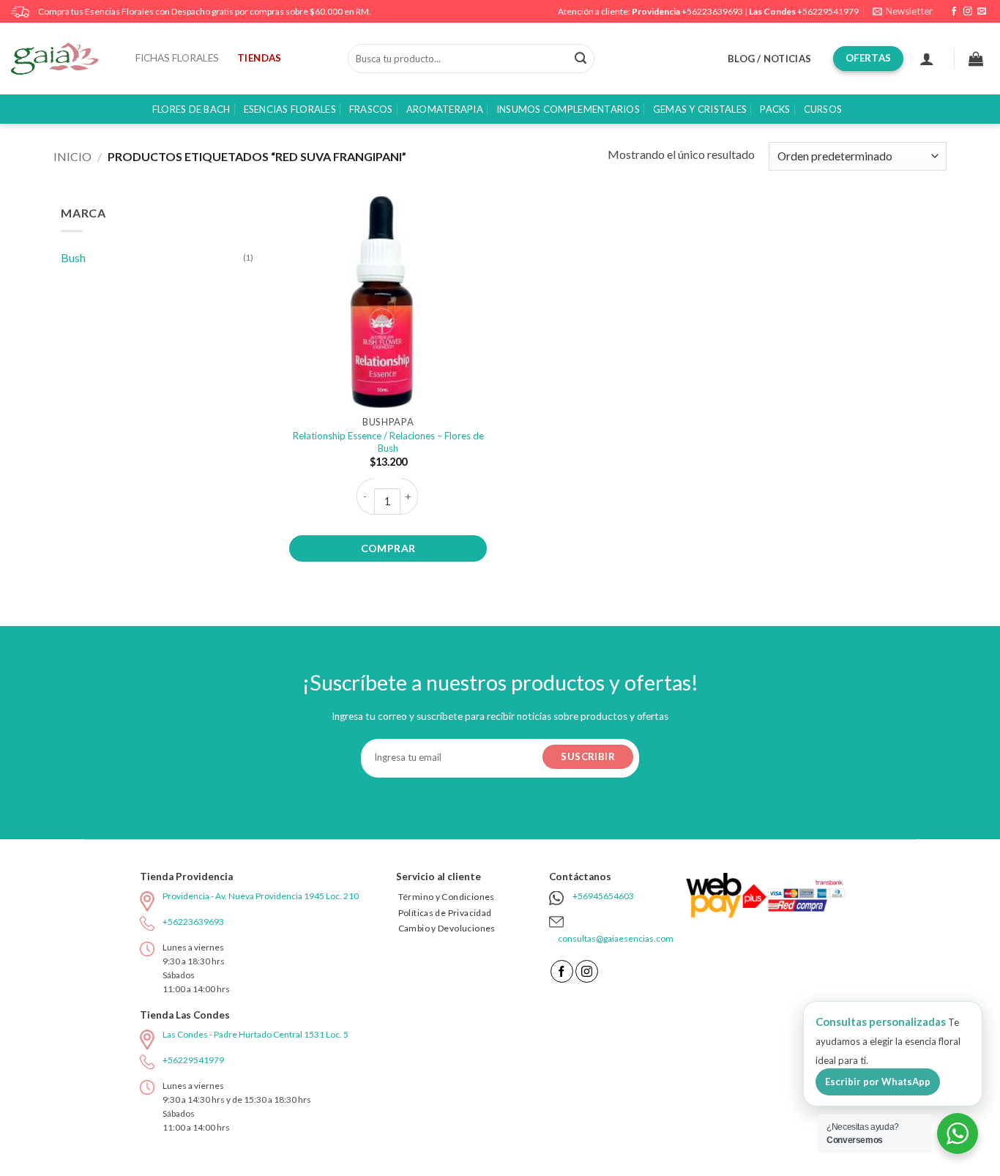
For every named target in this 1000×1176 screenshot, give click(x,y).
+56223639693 (712, 11)
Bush (73, 257)
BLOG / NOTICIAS (769, 58)
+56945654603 (603, 895)
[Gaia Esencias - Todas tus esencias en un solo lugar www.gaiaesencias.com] (62, 58)
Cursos (823, 109)
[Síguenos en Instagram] (967, 12)
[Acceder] (926, 58)
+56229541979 (828, 11)
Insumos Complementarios (568, 109)
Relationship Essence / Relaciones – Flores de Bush (388, 442)
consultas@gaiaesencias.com (615, 938)
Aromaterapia (444, 109)
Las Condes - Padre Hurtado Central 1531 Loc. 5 (255, 1034)
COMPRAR (388, 548)
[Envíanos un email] (981, 12)
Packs (775, 109)
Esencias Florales (290, 109)
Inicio (72, 156)
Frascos (371, 109)
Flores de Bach (191, 109)
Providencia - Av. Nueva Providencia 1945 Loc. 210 (261, 895)
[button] (903, 11)
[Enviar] (580, 58)
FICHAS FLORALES (177, 58)
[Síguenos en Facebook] (953, 12)
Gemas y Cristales (700, 109)
